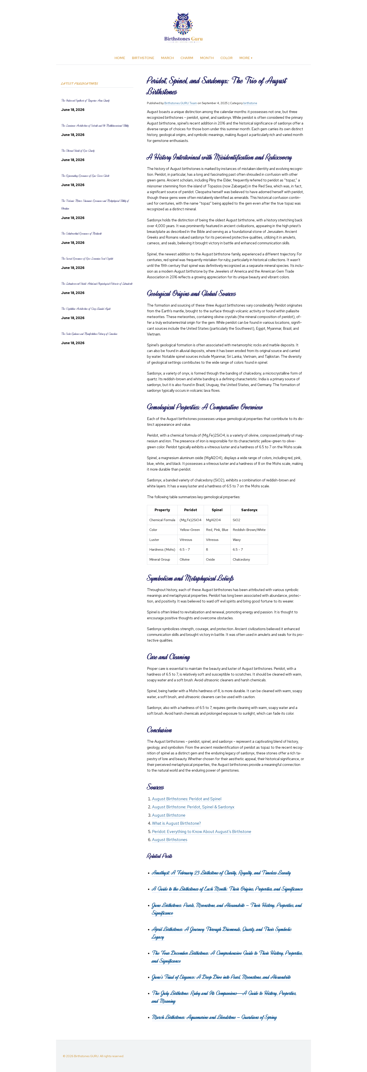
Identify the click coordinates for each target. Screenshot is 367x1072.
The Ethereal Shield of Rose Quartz (78, 151)
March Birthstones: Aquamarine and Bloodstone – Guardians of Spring (214, 1017)
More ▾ (246, 58)
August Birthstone (168, 815)
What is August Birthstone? (176, 823)
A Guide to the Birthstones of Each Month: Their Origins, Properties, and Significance (227, 888)
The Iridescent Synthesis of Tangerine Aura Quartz (85, 101)
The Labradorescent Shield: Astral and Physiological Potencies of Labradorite (97, 284)
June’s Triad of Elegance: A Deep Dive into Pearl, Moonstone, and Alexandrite (221, 977)
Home (119, 58)
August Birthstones (169, 839)
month (207, 58)
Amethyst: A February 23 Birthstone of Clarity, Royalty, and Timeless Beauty (221, 872)
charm (187, 58)
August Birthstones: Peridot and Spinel (187, 799)
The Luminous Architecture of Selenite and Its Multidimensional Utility (95, 126)
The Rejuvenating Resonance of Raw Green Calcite (85, 176)
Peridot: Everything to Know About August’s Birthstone (201, 831)
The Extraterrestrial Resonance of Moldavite (81, 234)
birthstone (143, 58)
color (226, 58)
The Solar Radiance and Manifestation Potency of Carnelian (89, 334)
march (167, 58)
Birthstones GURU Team (180, 103)
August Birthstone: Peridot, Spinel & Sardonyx (193, 807)
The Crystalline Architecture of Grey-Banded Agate (86, 309)
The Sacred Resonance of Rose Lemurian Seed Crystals (87, 259)
